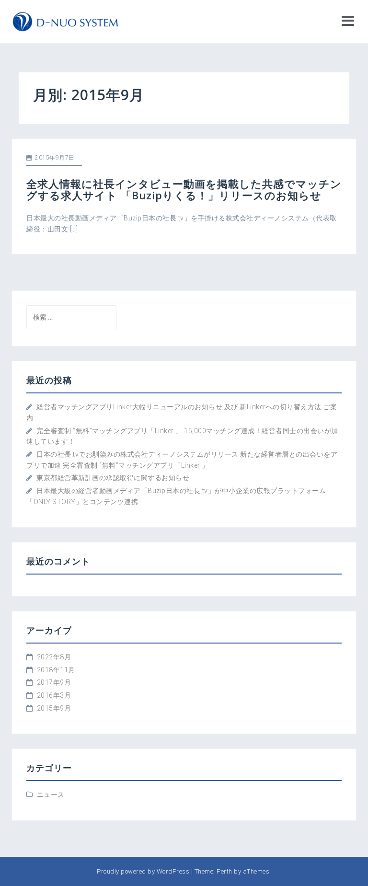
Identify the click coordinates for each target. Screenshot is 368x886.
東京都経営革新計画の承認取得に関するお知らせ (112, 478)
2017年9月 (54, 682)
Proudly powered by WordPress (143, 871)
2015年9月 (54, 708)
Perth (224, 871)
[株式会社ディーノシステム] (65, 21)
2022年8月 (54, 657)
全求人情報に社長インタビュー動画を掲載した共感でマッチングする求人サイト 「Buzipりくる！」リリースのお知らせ (184, 189)
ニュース (51, 794)
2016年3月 (54, 695)
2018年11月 (56, 670)
